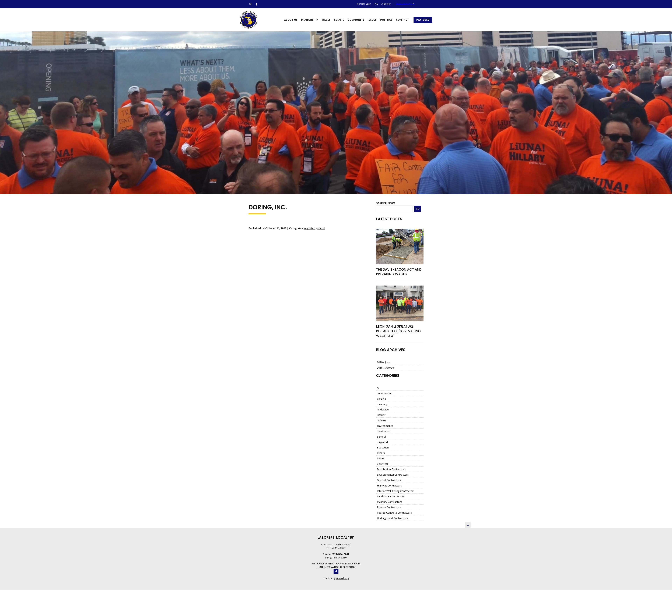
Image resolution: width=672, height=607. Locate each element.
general (320, 228)
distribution (383, 431)
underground (384, 393)
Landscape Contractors (390, 496)
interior (381, 415)
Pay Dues (422, 20)
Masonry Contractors (389, 501)
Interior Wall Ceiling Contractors (395, 491)
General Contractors (389, 480)
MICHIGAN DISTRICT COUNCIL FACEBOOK (336, 563)
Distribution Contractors (391, 469)
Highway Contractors (389, 485)
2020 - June (383, 362)
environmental (385, 425)
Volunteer (382, 463)
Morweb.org (342, 578)
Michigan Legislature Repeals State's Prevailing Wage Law (398, 331)
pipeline (381, 398)
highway (381, 420)
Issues (380, 458)
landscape (383, 409)
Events (381, 453)
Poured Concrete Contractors (394, 512)
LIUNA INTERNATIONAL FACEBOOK (336, 567)
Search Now (385, 203)
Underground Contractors (392, 518)
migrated (309, 228)
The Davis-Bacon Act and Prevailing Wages (399, 272)
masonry (382, 404)
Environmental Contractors (393, 474)
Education (383, 447)
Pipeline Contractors (389, 507)
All (378, 387)
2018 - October (386, 367)
